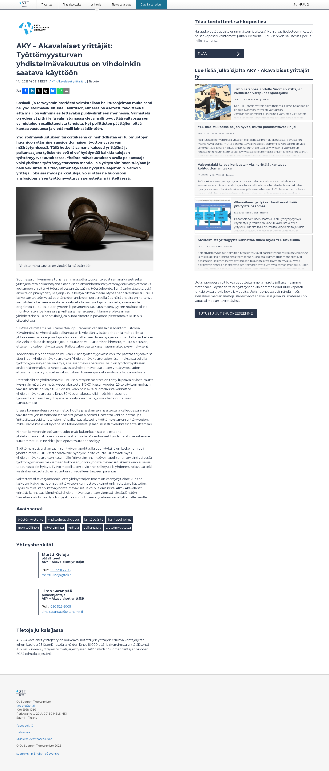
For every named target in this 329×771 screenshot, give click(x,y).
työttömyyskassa (118, 527)
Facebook (23, 725)
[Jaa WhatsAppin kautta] (60, 91)
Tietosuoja (23, 732)
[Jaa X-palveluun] (39, 91)
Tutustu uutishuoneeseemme (225, 313)
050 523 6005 (60, 606)
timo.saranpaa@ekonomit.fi (62, 612)
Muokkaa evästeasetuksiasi (34, 739)
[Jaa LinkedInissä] (32, 91)
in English (37, 753)
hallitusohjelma (120, 519)
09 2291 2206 (60, 570)
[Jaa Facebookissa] (25, 91)
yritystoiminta (53, 527)
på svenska (52, 753)
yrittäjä (73, 527)
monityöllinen (28, 527)
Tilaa (202, 53)
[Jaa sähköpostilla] (66, 91)
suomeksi (22, 753)
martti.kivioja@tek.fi (57, 575)
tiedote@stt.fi (25, 705)
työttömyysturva (30, 519)
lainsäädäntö (93, 519)
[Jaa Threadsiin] (46, 91)
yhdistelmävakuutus (64, 519)
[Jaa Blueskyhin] (53, 91)
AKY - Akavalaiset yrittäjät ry (68, 81)
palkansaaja (92, 527)
